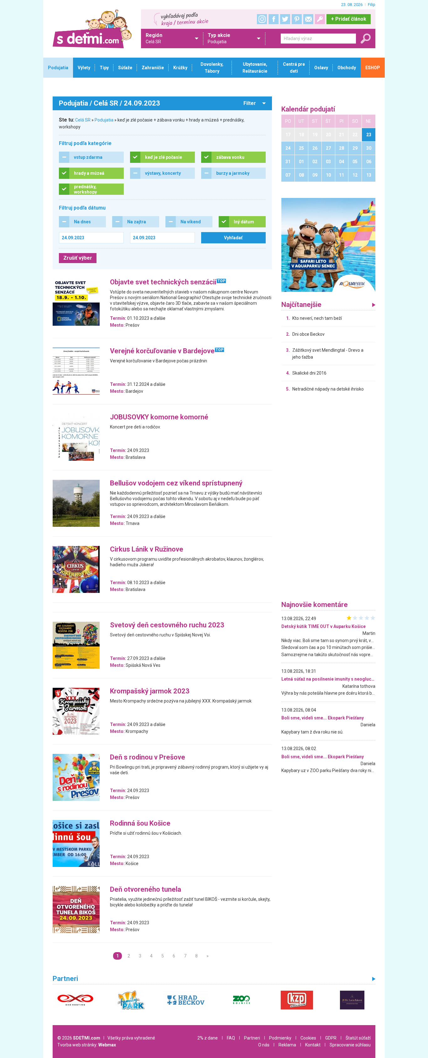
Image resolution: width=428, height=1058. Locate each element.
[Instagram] (262, 19)
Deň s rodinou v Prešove (147, 757)
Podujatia (104, 119)
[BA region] (328, 244)
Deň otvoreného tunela (145, 889)
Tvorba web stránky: (86, 1044)
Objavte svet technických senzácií (163, 282)
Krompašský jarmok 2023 (150, 691)
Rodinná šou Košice (140, 823)
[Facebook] (274, 19)
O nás (263, 1044)
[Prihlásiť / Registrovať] (320, 19)
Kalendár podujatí (308, 109)
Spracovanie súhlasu (350, 1044)
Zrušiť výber (77, 258)
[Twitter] (285, 19)
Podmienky (280, 1037)
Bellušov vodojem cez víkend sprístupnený (176, 483)
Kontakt (313, 1044)
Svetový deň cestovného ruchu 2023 (167, 625)
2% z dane (207, 1037)
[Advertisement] (328, 498)
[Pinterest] (297, 19)
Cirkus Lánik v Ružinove (146, 549)
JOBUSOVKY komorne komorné (159, 417)
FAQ (231, 1037)
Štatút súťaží (358, 1037)
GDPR (331, 1037)
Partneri (252, 1037)
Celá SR (83, 119)
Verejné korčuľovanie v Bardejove (162, 351)
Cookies (308, 1037)
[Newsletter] (308, 19)
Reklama (287, 1044)
